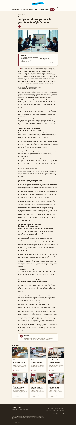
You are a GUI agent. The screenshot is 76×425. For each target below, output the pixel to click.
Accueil (13, 7)
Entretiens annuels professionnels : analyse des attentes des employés (37, 387)
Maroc (46, 7)
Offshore (35, 7)
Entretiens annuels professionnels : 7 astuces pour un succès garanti (54, 387)
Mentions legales (59, 413)
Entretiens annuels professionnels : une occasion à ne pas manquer (19, 361)
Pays (43, 7)
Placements (30, 7)
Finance (17, 7)
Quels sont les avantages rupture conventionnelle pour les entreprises (18, 387)
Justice (61, 7)
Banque (39, 7)
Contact (52, 9)
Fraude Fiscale (41, 9)
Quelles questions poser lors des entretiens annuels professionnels (36, 361)
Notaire (36, 9)
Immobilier (31, 9)
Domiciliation (25, 9)
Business (25, 7)
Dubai (21, 7)
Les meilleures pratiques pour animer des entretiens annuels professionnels (55, 361)
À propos (46, 9)
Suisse (21, 9)
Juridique (50, 7)
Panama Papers (56, 7)
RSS (63, 413)
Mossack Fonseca (15, 9)
